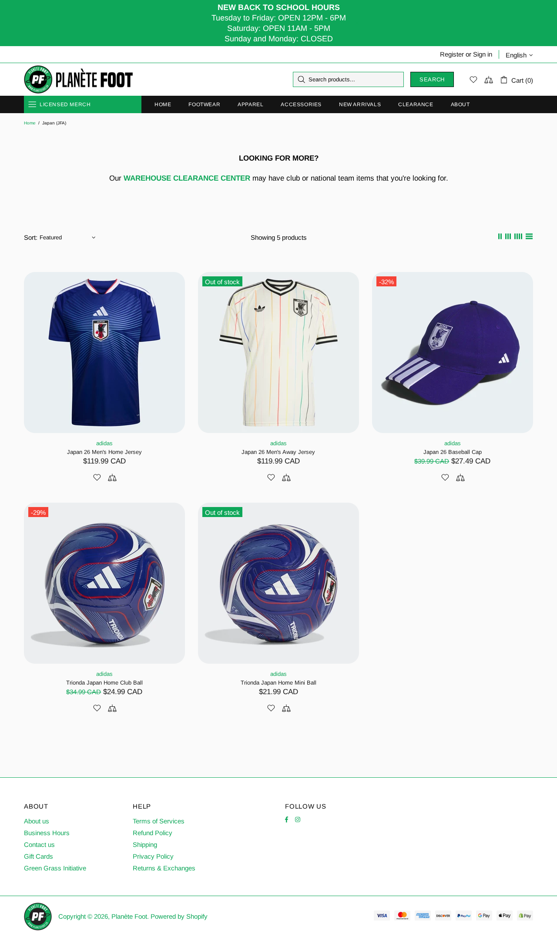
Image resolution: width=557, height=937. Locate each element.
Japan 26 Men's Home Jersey (104, 452)
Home (30, 123)
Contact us (39, 844)
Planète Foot (78, 79)
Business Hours (47, 832)
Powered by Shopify (179, 916)
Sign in (482, 54)
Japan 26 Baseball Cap (452, 452)
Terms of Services (159, 821)
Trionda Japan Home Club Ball (104, 682)
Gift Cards (38, 856)
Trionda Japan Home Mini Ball (278, 682)
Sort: (30, 237)
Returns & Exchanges (164, 868)
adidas (104, 443)
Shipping (145, 844)
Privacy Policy (153, 856)
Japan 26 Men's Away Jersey (278, 452)
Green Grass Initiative (55, 868)
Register (452, 54)
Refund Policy (152, 832)
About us (36, 821)
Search (432, 79)
